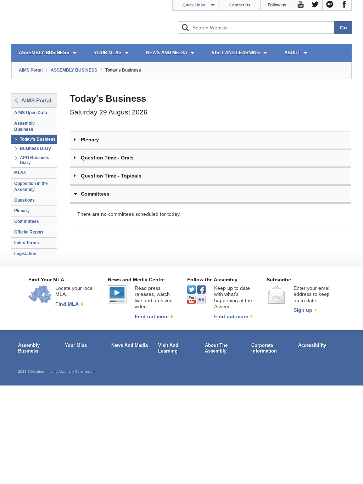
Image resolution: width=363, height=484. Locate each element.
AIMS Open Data (30, 112)
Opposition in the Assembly (31, 186)
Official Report (28, 232)
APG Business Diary (34, 160)
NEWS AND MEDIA (166, 52)
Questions (24, 200)
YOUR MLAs (108, 52)
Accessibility (312, 345)
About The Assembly (216, 348)
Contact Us (239, 5)
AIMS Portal (31, 70)
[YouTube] (301, 5)
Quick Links (194, 5)
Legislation (25, 253)
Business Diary (35, 148)
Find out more (152, 316)
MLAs (20, 172)
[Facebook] (344, 5)
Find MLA (67, 304)
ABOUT (292, 52)
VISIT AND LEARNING (236, 52)
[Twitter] (315, 5)
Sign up (303, 310)
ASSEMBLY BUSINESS (44, 52)
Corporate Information (264, 348)
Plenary (22, 210)
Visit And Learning (168, 348)
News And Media (129, 345)
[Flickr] (330, 5)
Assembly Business (24, 126)
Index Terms (26, 242)
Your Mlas (76, 345)
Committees (26, 221)
